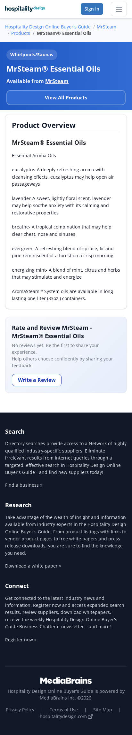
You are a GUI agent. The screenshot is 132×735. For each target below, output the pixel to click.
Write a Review (37, 379)
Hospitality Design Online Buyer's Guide (48, 27)
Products (20, 33)
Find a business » (23, 485)
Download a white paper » (33, 566)
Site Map (102, 710)
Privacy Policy (20, 710)
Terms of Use (64, 710)
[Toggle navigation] (119, 9)
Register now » (21, 640)
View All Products (66, 97)
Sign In (92, 9)
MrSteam (106, 27)
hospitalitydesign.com (64, 716)
